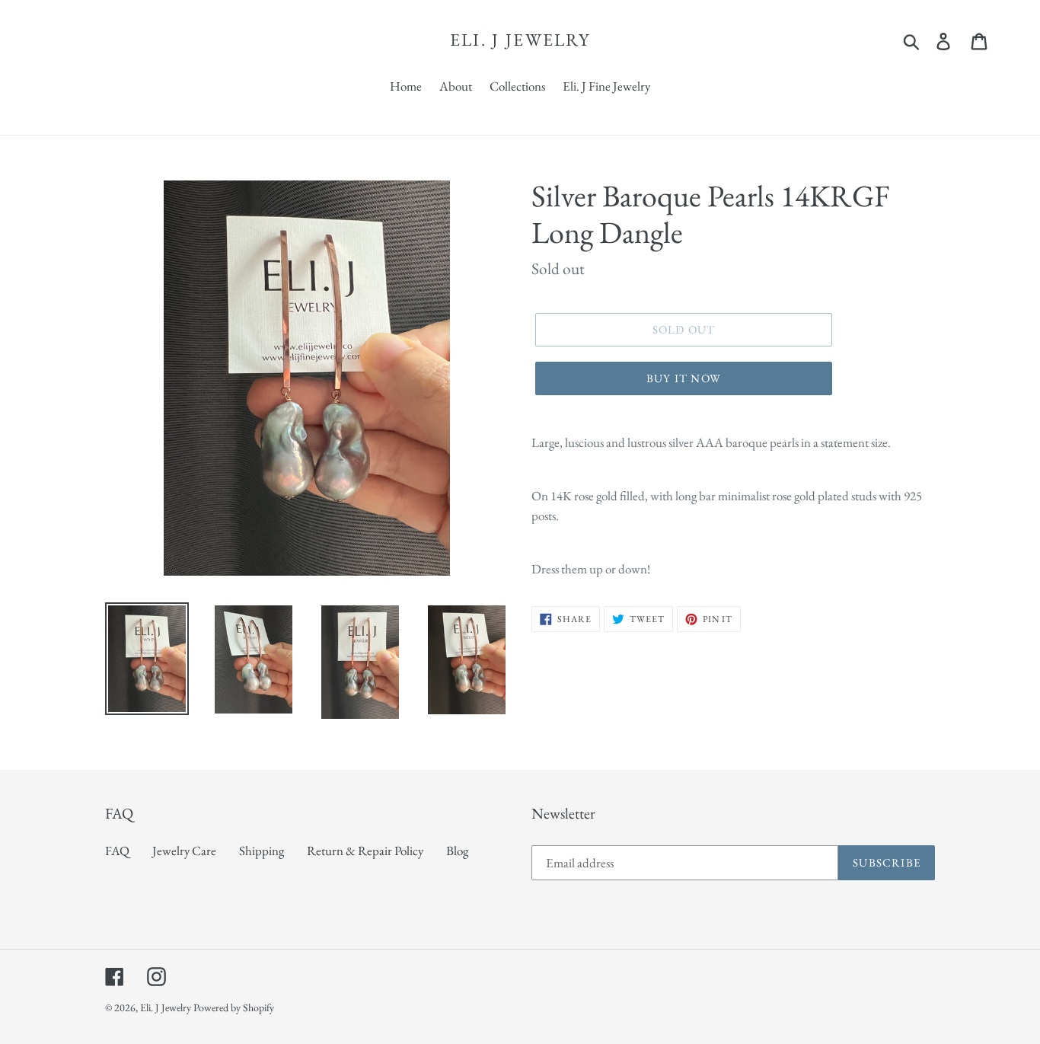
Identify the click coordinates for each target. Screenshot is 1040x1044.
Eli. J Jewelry (520, 40)
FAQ (117, 850)
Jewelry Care (184, 850)
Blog (457, 850)
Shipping (261, 850)
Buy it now (683, 378)
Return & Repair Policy (365, 850)
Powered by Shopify (233, 1007)
